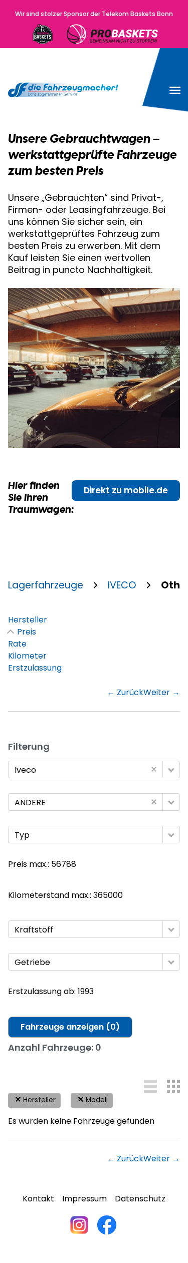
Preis (26, 632)
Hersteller (27, 619)
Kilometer (27, 656)
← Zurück (125, 692)
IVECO (122, 585)
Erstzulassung (35, 668)
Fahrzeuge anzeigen (70, 1027)
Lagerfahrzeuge (45, 585)
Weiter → (161, 692)
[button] (175, 90)
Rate (17, 644)
